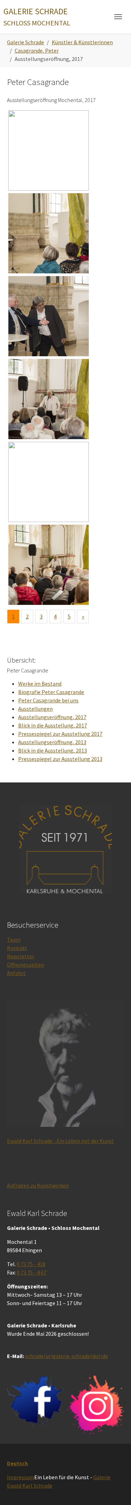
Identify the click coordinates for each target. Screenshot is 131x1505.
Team (14, 939)
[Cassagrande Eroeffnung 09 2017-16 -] (48, 316)
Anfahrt (16, 972)
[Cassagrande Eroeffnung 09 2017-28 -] (48, 565)
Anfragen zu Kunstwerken (38, 1185)
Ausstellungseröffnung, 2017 (52, 716)
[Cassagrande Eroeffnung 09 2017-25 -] (48, 482)
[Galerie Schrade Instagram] (95, 1404)
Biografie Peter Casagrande (51, 691)
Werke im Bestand (39, 683)
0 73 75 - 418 (31, 1264)
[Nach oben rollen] (115, 1489)
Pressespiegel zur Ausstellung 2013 (60, 758)
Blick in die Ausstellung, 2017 (52, 725)
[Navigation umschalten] (118, 17)
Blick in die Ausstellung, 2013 (52, 750)
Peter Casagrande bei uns (48, 700)
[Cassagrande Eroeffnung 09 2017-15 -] (48, 233)
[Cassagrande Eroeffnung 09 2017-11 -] (48, 150)
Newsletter (20, 956)
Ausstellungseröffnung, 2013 (52, 742)
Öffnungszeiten (25, 964)
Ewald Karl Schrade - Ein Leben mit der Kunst (60, 1140)
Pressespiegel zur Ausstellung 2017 (60, 733)
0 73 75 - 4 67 (31, 1272)
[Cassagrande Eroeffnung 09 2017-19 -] (48, 399)
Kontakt (17, 947)
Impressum (20, 1477)
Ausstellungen (35, 708)
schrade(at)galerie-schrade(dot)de (66, 1355)
